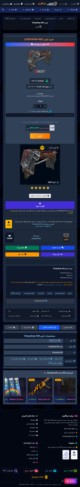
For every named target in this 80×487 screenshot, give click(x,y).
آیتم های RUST (10, 19)
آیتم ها (50, 293)
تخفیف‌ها (32, 428)
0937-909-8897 (69, 429)
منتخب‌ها (32, 431)
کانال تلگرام (32, 459)
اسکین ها (38, 19)
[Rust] (66, 237)
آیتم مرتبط (56, 254)
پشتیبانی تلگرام (31, 455)
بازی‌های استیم (31, 424)
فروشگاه (33, 420)
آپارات (33, 462)
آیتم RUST (53, 340)
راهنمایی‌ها (21, 247)
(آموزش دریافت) (36, 111)
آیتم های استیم (50, 19)
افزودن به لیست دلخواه (38, 195)
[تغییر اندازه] (62, 481)
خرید (40, 136)
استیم (61, 19)
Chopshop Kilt (36, 238)
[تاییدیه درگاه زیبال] (74, 454)
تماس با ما (32, 435)
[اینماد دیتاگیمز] (65, 454)
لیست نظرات (56, 247)
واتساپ (33, 451)
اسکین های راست (25, 19)
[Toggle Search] (3, 10)
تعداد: (40, 101)
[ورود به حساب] (78, 4)
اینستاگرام (32, 447)
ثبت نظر (21, 254)
